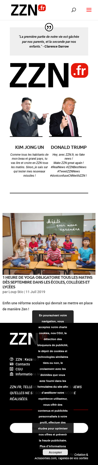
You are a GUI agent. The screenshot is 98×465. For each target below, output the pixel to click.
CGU (18, 369)
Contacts (21, 364)
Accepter (55, 452)
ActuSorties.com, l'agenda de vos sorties (61, 458)
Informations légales (31, 374)
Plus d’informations (53, 446)
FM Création (77, 454)
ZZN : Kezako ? (26, 359)
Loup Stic (16, 292)
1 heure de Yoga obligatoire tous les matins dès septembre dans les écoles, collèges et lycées (47, 282)
